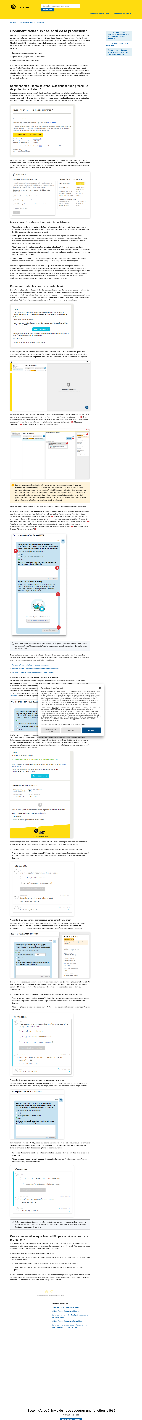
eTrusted (13, 22)
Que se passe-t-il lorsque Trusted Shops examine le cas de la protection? (118, 52)
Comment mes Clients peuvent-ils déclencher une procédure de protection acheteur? (118, 35)
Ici (49, 252)
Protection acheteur (26, 22)
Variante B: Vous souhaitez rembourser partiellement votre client (35, 669)
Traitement (40, 22)
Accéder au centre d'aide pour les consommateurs (110, 14)
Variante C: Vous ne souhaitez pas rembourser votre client (33, 672)
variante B (13, 696)
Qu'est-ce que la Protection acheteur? (66, 1307)
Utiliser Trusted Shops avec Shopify (65, 1311)
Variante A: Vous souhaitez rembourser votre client (30, 665)
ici (41, 243)
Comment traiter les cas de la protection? (117, 44)
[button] (47, 1292)
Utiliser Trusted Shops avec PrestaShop (67, 1321)
